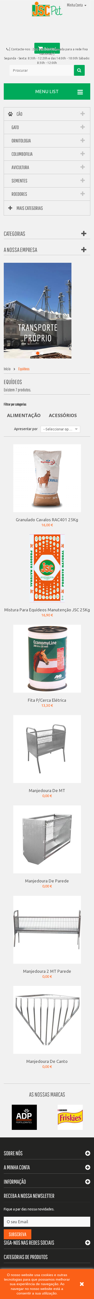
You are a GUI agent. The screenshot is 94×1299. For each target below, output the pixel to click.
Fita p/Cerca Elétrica (47, 700)
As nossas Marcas (47, 1094)
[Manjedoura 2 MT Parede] (47, 929)
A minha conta (17, 1167)
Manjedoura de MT (47, 790)
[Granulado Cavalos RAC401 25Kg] (47, 478)
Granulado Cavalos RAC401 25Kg (47, 519)
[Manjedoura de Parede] (47, 839)
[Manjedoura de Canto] (47, 1020)
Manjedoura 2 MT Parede (47, 971)
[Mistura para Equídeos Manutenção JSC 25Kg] (47, 568)
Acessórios (63, 415)
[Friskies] (70, 1117)
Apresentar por (26, 429)
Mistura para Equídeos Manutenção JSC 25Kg (47, 609)
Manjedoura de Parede (47, 880)
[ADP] (24, 1117)
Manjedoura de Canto (47, 1061)
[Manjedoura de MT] (47, 749)
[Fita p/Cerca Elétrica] (47, 658)
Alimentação (24, 415)
